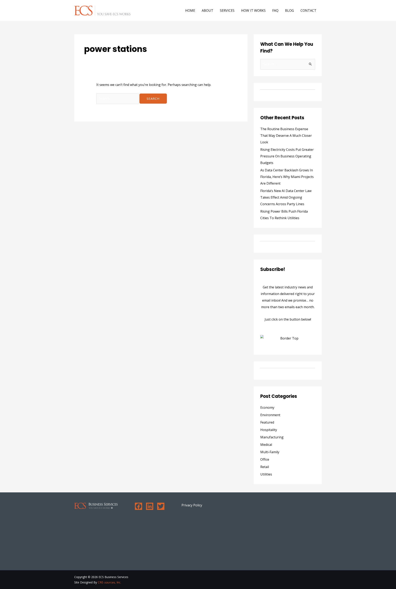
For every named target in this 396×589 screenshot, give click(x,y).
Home (190, 10)
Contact (308, 10)
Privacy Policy (192, 505)
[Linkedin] (149, 506)
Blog (289, 10)
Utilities (266, 474)
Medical (266, 444)
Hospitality (268, 429)
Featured (267, 422)
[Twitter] (160, 506)
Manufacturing (272, 437)
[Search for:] (117, 98)
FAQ (275, 10)
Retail (264, 467)
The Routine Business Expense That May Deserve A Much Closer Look (286, 135)
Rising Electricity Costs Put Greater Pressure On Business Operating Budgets (287, 156)
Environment (270, 415)
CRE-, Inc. (109, 582)
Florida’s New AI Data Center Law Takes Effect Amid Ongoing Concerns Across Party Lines (285, 197)
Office (264, 459)
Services (227, 10)
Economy (267, 407)
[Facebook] (138, 506)
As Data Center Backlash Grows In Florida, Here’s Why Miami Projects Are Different (287, 177)
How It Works (253, 10)
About (207, 10)
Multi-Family (269, 452)
